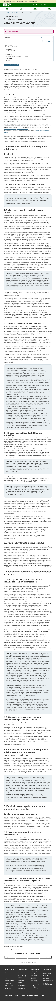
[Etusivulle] (7, 4)
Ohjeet (17, 12)
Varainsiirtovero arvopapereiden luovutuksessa (16, 129)
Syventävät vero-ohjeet (9, 12)
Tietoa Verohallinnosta (48, 984)
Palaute (23, 995)
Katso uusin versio (46, 38)
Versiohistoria (47, 41)
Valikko (7, 9)
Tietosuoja (16, 995)
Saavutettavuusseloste (32, 995)
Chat (19, 972)
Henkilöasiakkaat (37, 5)
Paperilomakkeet (22, 985)
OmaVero (7, 972)
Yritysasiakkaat (48, 5)
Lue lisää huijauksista (32, 1)
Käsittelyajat (21, 988)
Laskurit (7, 976)
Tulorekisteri (8, 988)
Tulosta (42, 995)
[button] (10, 957)
